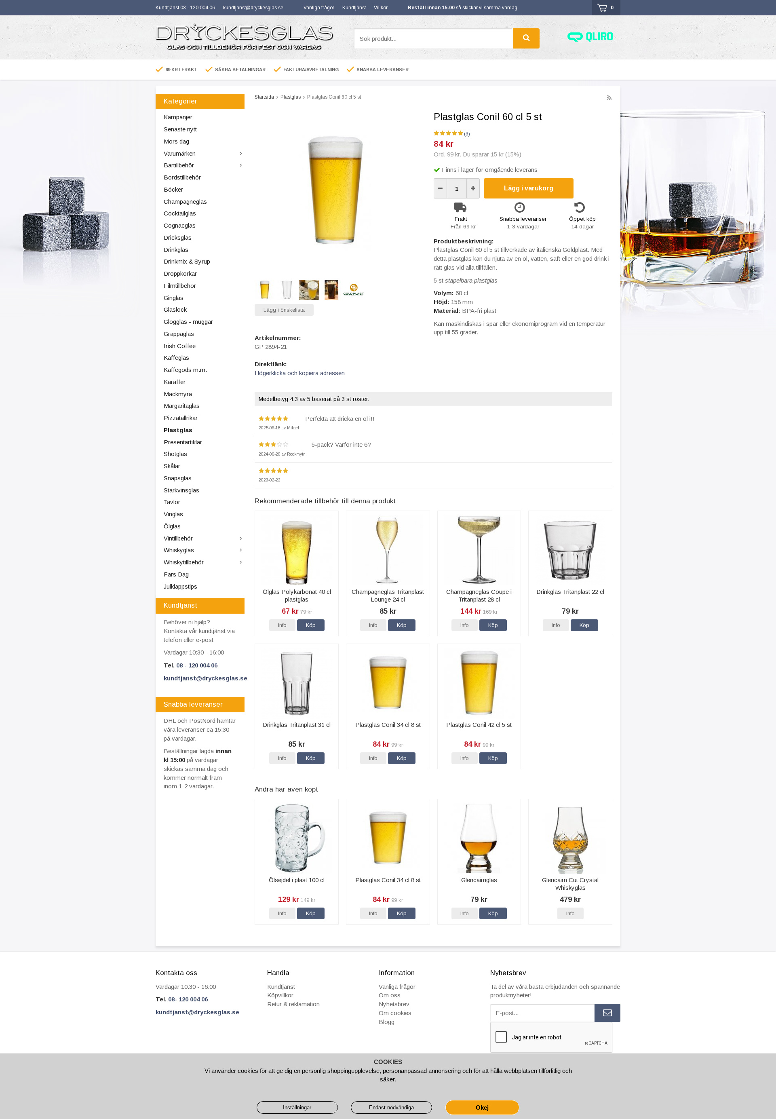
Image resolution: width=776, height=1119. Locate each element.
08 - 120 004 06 (196, 665)
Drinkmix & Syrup (187, 261)
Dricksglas (178, 237)
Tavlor (172, 501)
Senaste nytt (180, 129)
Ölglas (172, 526)
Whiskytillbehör (184, 562)
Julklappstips (180, 586)
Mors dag (176, 141)
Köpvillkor (280, 995)
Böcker (173, 189)
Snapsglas (178, 478)
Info (282, 625)
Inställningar (297, 1107)
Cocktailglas (180, 213)
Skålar (172, 465)
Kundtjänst (354, 8)
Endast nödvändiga (391, 1107)
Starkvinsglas (181, 490)
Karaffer (175, 381)
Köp (311, 625)
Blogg (386, 1021)
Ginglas (173, 297)
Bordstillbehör (182, 177)
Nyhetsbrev (394, 1004)
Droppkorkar (180, 273)
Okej (482, 1107)
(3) (467, 134)
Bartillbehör (179, 165)
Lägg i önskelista (284, 310)
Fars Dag (176, 574)
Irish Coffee (180, 345)
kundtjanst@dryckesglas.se (253, 8)
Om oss (390, 995)
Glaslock (175, 309)
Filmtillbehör (180, 285)
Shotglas (175, 453)
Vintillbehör (178, 538)
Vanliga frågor (319, 8)
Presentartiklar (183, 442)
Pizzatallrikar (181, 417)
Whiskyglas (179, 550)
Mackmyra (178, 394)
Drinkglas (176, 249)
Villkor (381, 8)
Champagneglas (185, 201)
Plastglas (178, 429)
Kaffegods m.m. (185, 369)
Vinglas (173, 514)
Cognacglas (180, 225)
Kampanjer (178, 117)
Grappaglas (179, 333)
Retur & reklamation (293, 1004)
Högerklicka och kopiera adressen (300, 372)
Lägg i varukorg (528, 188)
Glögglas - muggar (188, 321)
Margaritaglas (182, 405)
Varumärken (180, 153)
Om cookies (395, 1012)
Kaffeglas (176, 357)
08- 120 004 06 (188, 999)
